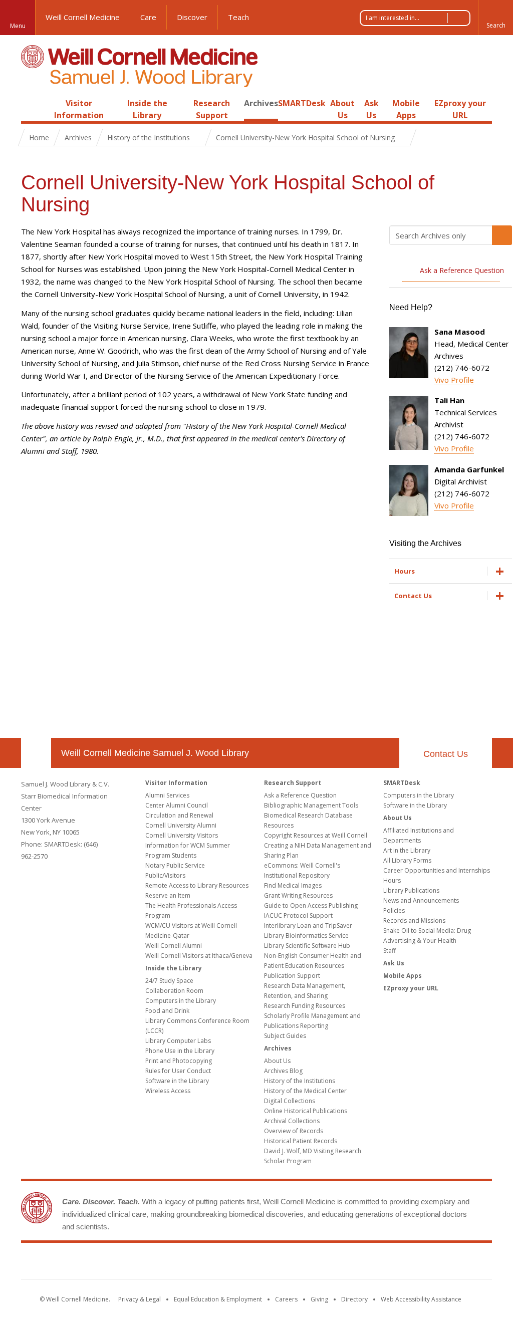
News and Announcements (421, 900)
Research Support (292, 782)
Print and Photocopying (178, 1060)
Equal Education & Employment (218, 1299)
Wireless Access (167, 1091)
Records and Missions (414, 920)
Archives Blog (283, 1071)
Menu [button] (18, 26)
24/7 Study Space (169, 980)
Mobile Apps (402, 975)
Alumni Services (167, 795)
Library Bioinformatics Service (306, 935)
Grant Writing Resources (298, 895)
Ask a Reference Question (300, 795)
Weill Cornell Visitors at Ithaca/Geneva (198, 955)
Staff (389, 950)
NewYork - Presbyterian (340, 1263)
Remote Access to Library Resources (196, 885)
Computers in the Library (180, 1000)
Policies (394, 910)
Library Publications (411, 890)
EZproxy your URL (410, 988)
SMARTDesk (302, 103)
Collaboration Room (174, 990)
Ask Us (393, 963)
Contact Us (445, 754)
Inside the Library (173, 968)
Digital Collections (289, 1101)
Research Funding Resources (304, 1005)
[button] (495, 17)
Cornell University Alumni (180, 825)
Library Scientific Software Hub (307, 945)
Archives (261, 103)
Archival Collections (292, 1121)
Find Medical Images (293, 885)
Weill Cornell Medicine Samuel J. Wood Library (155, 753)
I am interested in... (392, 18)
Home (32, 103)
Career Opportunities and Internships (436, 870)
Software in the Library (177, 1081)
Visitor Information (176, 782)
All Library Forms (407, 860)
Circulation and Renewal (179, 815)
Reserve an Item (167, 895)
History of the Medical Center (305, 1091)
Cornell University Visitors (181, 835)
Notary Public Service (175, 865)
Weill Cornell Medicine (83, 17)
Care (148, 17)
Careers (286, 1299)
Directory (354, 1299)
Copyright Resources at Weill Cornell (315, 835)
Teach (238, 17)
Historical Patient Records (300, 1141)
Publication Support (292, 975)
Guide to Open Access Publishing (311, 905)
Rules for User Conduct (178, 1071)
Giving (319, 1299)
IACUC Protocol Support (298, 915)
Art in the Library (406, 850)
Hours (392, 880)
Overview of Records (293, 1131)
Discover (192, 17)
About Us (277, 1060)
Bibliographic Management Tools (311, 805)
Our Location (36, 753)
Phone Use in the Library (179, 1050)
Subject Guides (285, 1035)
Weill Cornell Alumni (173, 945)
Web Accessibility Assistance (421, 1299)
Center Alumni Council (176, 805)
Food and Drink (167, 1010)
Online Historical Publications (305, 1111)
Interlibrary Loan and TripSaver (308, 925)
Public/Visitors (165, 875)
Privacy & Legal (139, 1299)
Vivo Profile (454, 380)
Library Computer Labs (178, 1040)
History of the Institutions (299, 1081)
